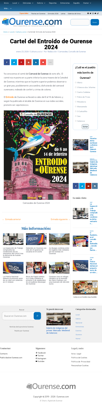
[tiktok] (98, 13)
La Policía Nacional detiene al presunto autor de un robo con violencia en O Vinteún (13, 279)
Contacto (4, 353)
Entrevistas (80, 326)
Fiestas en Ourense (38, 13)
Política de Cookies (79, 357)
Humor (78, 338)
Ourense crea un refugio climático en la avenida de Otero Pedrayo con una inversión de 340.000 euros (59, 280)
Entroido (10, 97)
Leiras (63, 13)
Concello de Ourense (77, 51)
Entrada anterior (11, 219)
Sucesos (79, 334)
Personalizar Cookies (80, 365)
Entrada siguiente (60, 219)
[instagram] (93, 13)
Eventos (78, 330)
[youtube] (96, 13)
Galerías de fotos (74, 13)
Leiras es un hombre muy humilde (85, 297)
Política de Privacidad (80, 361)
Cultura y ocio (36, 51)
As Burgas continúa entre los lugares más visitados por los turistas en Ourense (59, 251)
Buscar (95, 22)
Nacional (79, 322)
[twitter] (91, 13)
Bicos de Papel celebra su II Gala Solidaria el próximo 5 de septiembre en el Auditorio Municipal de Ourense (36, 280)
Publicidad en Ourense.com (11, 357)
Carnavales (63, 51)
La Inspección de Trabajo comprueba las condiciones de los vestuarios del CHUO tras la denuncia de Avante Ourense (13, 252)
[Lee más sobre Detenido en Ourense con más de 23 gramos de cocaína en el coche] (36, 238)
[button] (18, 3)
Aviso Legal (76, 353)
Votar (85, 126)
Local (77, 314)
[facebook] (88, 13)
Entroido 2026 (53, 13)
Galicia (78, 318)
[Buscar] (37, 316)
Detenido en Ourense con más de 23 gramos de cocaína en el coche (36, 250)
